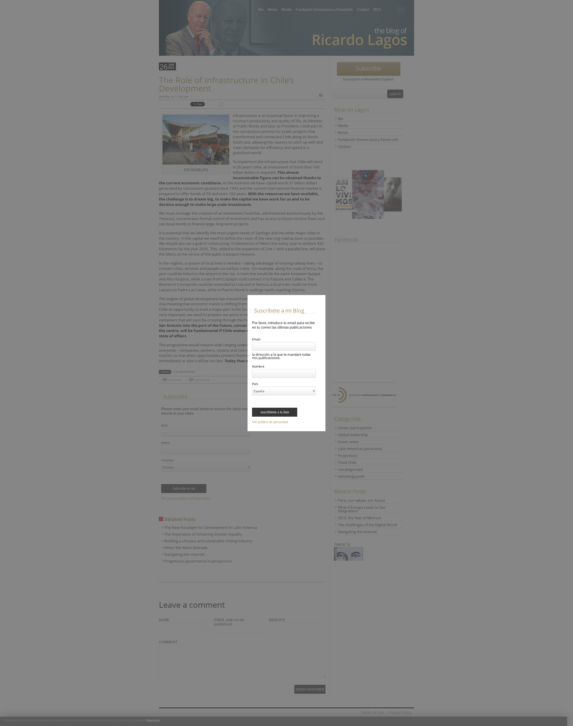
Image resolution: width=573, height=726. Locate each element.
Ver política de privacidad (270, 422)
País (255, 384)
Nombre (258, 366)
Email (256, 339)
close (322, 428)
